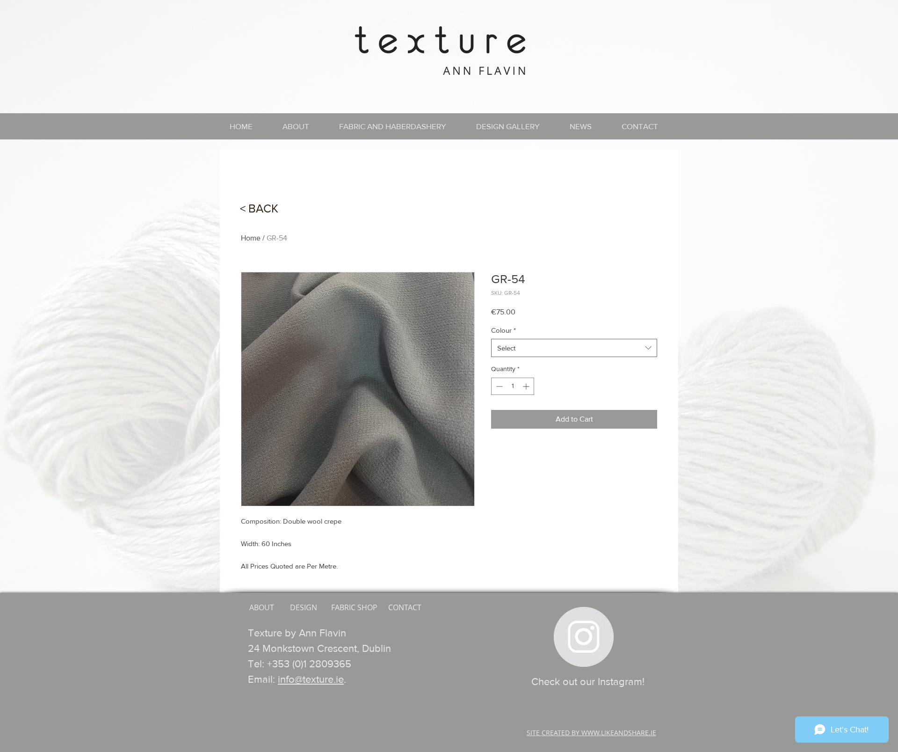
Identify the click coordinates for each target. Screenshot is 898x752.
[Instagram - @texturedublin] (584, 637)
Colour (503, 330)
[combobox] (574, 348)
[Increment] (527, 386)
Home (251, 238)
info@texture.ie (311, 679)
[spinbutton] (512, 386)
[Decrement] (498, 386)
